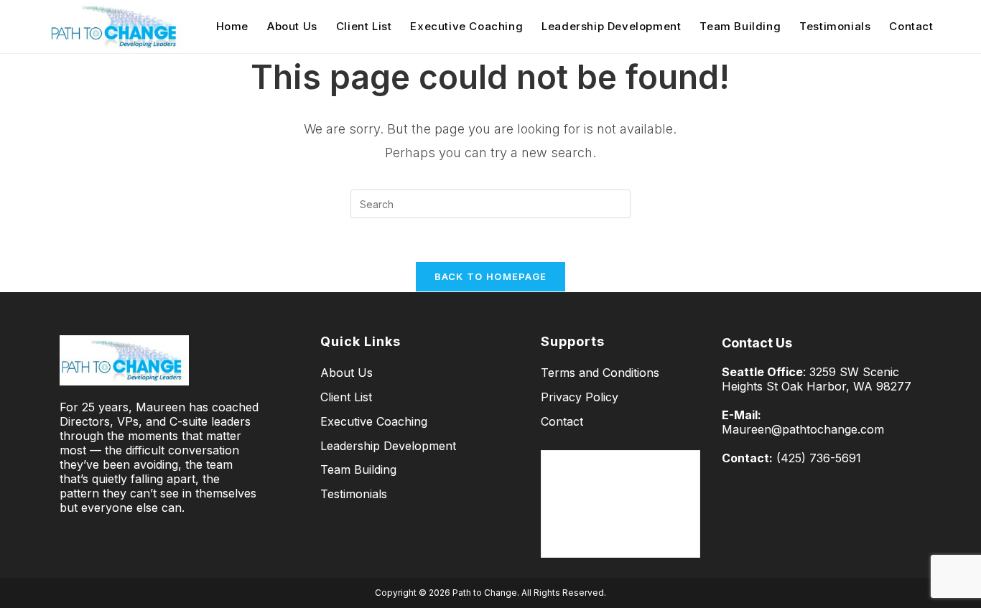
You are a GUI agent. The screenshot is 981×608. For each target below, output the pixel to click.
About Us (346, 372)
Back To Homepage (490, 276)
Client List (346, 397)
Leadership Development (388, 446)
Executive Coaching (373, 421)
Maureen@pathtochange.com (803, 429)
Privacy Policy (579, 397)
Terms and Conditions (600, 372)
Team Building (358, 469)
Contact (562, 421)
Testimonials (353, 494)
